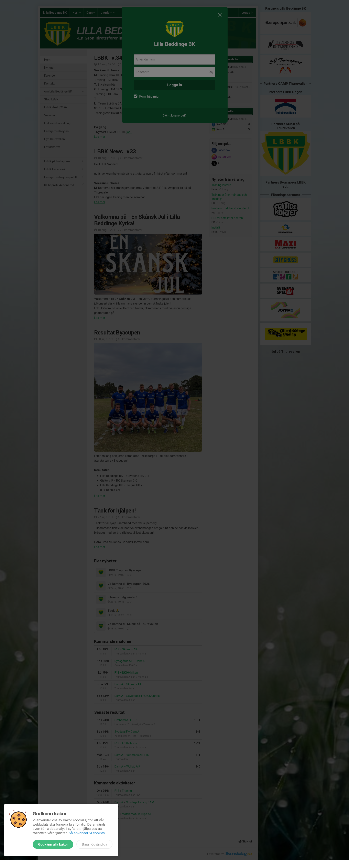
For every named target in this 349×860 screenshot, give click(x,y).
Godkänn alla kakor (53, 844)
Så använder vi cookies (87, 833)
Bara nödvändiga (94, 844)
